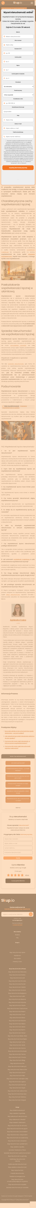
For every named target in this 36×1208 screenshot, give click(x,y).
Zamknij (32, 11)
